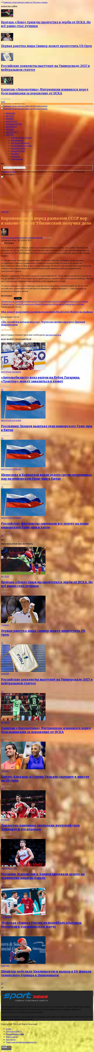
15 (2, 837)
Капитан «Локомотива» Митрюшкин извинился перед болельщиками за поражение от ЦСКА (44, 91)
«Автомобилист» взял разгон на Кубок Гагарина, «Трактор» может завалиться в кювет (40, 379)
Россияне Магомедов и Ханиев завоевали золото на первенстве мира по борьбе (43, 876)
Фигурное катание (20, 143)
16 (2, 789)
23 (2, 886)
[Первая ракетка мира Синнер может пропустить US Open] (7, 40)
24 (2, 935)
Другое (9, 135)
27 (2, 983)
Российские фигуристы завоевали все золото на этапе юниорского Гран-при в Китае (45, 525)
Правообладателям (15, 1034)
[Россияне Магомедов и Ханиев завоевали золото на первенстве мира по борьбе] (23, 865)
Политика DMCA (14, 1031)
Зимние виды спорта (21, 137)
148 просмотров (9, 237)
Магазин (10, 113)
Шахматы (15, 156)
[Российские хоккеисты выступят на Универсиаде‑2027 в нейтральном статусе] (7, 60)
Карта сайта (11, 1036)
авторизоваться (53, 335)
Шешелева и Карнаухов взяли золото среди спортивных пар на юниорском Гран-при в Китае (46, 477)
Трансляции (17, 159)
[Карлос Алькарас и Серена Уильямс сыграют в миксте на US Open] (23, 768)
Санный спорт (18, 151)
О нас (8, 1028)
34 (2, 438)
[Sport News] (24, 2)
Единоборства (14, 124)
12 (2, 691)
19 (2, 487)
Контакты (11, 1039)
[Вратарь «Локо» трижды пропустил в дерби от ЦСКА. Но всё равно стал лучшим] (7, 16)
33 (2, 389)
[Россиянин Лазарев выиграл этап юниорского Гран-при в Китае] (23, 417)
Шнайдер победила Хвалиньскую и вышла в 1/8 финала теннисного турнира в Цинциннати (46, 973)
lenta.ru (16, 296)
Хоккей (10, 118)
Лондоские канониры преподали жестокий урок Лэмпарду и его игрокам (40, 827)
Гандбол (15, 153)
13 (2, 643)
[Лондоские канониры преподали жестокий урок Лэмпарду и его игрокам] (23, 817)
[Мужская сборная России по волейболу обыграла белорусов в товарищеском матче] (23, 914)
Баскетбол (12, 121)
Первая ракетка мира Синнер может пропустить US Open (46, 46)
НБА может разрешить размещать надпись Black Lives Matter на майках (47, 312)
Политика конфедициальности (21, 1042)
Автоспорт (12, 132)
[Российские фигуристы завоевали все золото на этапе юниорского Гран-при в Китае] (23, 515)
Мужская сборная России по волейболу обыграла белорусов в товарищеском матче (41, 924)
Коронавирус (17, 140)
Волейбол (11, 126)
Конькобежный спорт (21, 145)
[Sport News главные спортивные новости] (25, 1002)
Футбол (10, 116)
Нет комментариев (33, 237)
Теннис (10, 129)
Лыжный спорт (18, 148)
